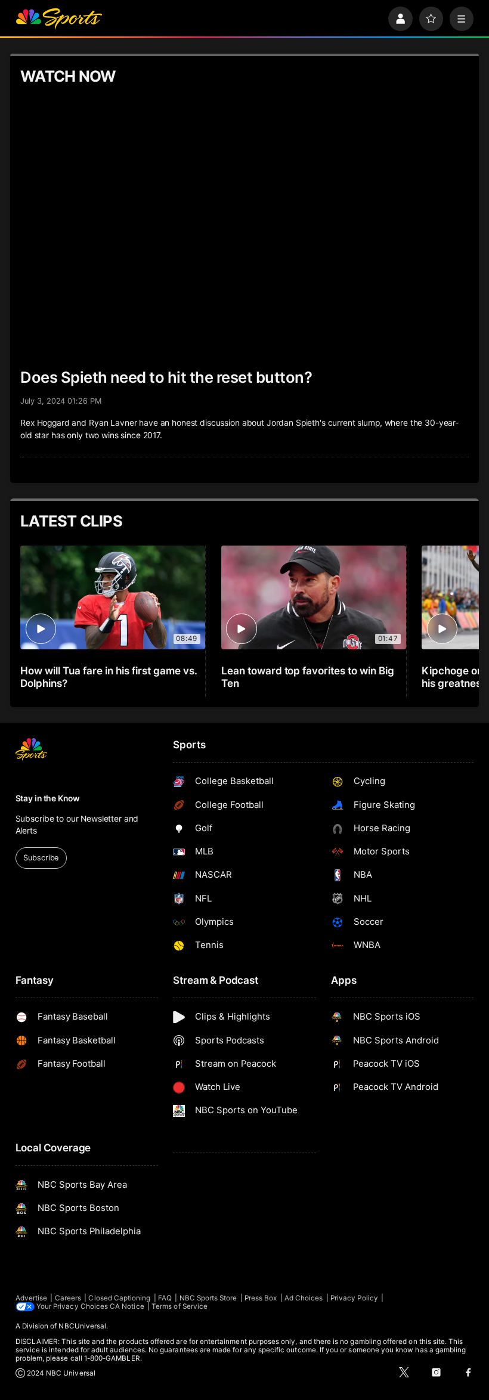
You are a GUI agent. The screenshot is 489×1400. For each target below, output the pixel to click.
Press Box (260, 1298)
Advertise (32, 1298)
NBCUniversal (82, 1326)
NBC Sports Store (208, 1298)
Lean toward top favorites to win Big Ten (307, 676)
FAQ (165, 1298)
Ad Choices (303, 1298)
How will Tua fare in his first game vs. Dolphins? (108, 676)
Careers (68, 1298)
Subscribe (40, 857)
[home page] (59, 19)
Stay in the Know (48, 798)
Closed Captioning (119, 1298)
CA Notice (127, 1306)
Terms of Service (179, 1306)
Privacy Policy (354, 1298)
